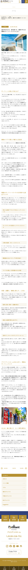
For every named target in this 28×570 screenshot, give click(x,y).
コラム (4, 487)
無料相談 (14, 569)
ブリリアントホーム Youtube (17, 546)
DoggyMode (5, 504)
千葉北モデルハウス (7, 496)
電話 (20, 2)
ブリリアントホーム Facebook (10, 546)
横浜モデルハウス (7, 491)
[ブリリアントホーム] (10, 1)
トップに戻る (25, 563)
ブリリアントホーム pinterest (14, 546)
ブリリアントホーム (14, 529)
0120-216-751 (15, 536)
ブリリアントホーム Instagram (7, 546)
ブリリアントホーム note (21, 546)
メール (23, 2)
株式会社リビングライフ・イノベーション (16, 560)
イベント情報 (6, 483)
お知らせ (5, 479)
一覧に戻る (14, 468)
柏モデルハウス (6, 500)
